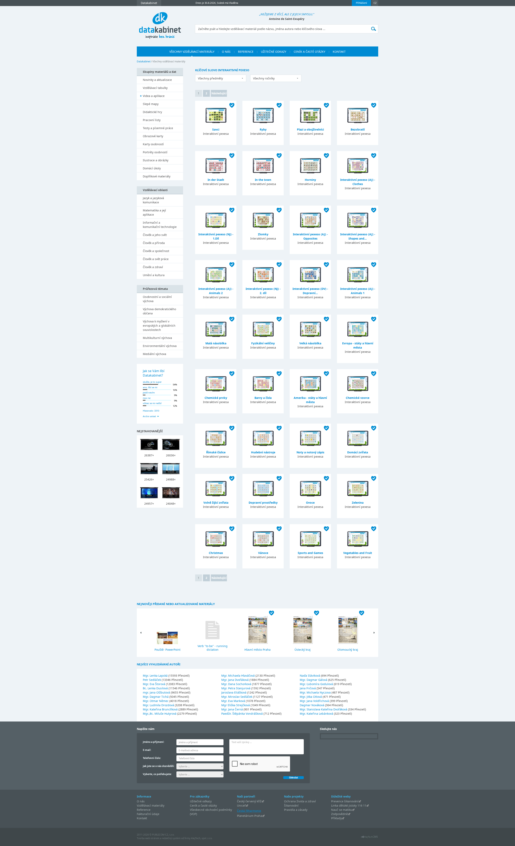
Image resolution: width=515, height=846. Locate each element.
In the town (263, 180)
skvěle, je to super (152, 381)
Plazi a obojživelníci (310, 129)
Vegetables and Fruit (357, 553)
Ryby (263, 129)
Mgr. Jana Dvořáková (235, 680)
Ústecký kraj (303, 649)
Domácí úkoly (152, 168)
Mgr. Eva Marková (233, 701)
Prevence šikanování (344, 801)
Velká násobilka (310, 343)
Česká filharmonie (249, 811)
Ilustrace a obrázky (155, 160)
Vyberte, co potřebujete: (157, 774)
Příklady (336, 818)
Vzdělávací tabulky (155, 88)
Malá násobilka (215, 343)
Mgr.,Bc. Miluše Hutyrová (160, 713)
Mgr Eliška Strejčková (236, 705)
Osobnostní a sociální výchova (157, 299)
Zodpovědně (339, 814)
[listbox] (220, 78)
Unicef (241, 805)
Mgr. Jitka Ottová (311, 697)
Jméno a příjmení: (153, 742)
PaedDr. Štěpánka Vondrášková (242, 713)
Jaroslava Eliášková (234, 692)
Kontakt (142, 818)
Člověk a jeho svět (155, 235)
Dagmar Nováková (312, 705)
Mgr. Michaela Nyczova (316, 692)
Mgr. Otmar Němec (156, 701)
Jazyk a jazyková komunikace (153, 200)
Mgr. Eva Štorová (154, 684)
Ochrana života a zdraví (300, 801)
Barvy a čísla (263, 398)
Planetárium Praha (249, 816)
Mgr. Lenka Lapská (155, 675)
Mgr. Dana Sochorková (236, 684)
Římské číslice (216, 452)
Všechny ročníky (264, 78)
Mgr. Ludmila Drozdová (159, 705)
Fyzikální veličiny (263, 343)
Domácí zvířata (357, 452)
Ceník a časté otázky (203, 805)
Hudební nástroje (263, 452)
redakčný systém (171, 838)
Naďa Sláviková (310, 675)
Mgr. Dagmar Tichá (156, 697)
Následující (219, 93)
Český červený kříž (249, 801)
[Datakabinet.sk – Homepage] (160, 23)
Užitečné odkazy (201, 801)
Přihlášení (361, 3)
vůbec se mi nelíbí (152, 403)
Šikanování (291, 805)
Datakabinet (143, 61)
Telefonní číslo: (152, 758)
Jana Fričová (308, 688)
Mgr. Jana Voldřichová (315, 701)
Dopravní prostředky (263, 502)
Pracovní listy (152, 120)
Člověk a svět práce (156, 259)
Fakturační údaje (148, 814)
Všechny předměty (210, 78)
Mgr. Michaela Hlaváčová (238, 675)
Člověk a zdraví (153, 267)
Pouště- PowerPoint (167, 649)
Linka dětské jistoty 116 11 (348, 805)
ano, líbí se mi (150, 387)
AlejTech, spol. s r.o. (201, 838)
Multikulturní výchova (157, 338)
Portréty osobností (155, 152)
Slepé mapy (151, 104)
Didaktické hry (152, 112)
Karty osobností (153, 144)
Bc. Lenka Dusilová (156, 688)
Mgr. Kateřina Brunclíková (160, 709)
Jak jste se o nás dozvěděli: (158, 766)
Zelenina (358, 502)
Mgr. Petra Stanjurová (236, 688)
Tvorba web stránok (148, 838)
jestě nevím (149, 392)
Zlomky (263, 234)
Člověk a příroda (154, 243)
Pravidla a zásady (295, 810)
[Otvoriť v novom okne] (369, 838)
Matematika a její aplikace (154, 212)
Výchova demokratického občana (159, 311)
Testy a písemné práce (158, 128)
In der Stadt (216, 180)
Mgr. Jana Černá (232, 709)
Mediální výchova (154, 354)
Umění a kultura (154, 275)
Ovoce (310, 502)
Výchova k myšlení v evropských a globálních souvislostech (159, 325)
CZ (375, 3)
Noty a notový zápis (310, 452)
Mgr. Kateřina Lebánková (317, 713)
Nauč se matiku (341, 810)
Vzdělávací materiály (150, 805)
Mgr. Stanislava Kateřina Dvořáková (324, 709)
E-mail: (147, 750)
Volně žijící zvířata (215, 502)
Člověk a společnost (156, 251)
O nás (141, 801)
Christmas (216, 553)
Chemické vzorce (357, 398)
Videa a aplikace (154, 96)
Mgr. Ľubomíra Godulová (317, 684)
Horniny (310, 180)
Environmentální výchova (160, 346)
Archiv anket (149, 416)
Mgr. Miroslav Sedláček (237, 697)
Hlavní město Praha (257, 649)
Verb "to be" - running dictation (213, 647)
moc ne (146, 397)
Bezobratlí (358, 129)
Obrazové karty (153, 136)
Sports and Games (310, 553)
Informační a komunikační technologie (160, 225)
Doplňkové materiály (156, 176)
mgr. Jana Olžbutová (157, 692)
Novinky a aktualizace (157, 80)
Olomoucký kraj (347, 649)
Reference (143, 810)
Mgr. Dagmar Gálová (314, 680)
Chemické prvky (216, 398)
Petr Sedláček (152, 680)
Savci (215, 129)
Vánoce (263, 553)
